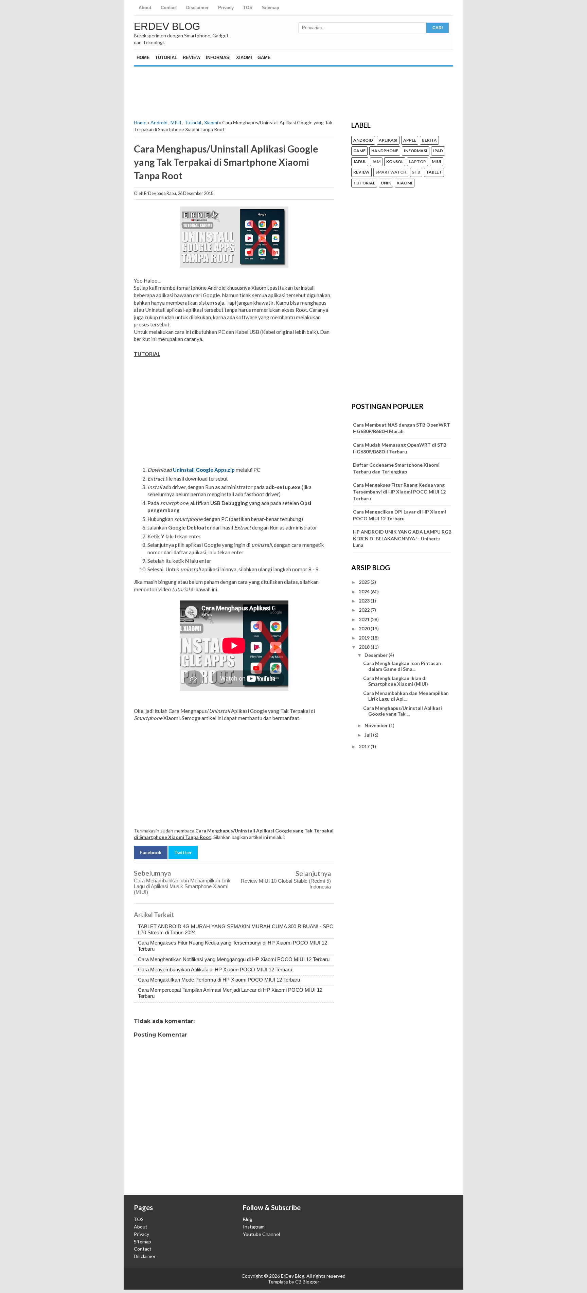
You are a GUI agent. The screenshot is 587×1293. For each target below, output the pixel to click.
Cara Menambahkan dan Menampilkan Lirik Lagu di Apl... (406, 696)
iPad (438, 150)
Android (158, 122)
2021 (365, 619)
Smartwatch (390, 172)
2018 (365, 647)
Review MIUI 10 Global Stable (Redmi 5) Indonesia (286, 884)
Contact (169, 7)
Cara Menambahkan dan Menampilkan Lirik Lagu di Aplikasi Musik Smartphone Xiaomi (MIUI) (182, 886)
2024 (365, 591)
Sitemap (270, 7)
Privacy (226, 7)
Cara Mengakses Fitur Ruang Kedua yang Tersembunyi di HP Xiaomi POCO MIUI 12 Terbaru (399, 491)
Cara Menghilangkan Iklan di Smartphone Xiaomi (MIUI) (395, 681)
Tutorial (166, 57)
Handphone (384, 150)
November (376, 725)
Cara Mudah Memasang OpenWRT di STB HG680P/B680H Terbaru (399, 448)
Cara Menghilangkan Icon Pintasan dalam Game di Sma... (402, 666)
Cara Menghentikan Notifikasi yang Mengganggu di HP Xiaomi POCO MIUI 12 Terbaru (234, 959)
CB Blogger (307, 1282)
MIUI (176, 122)
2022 (365, 610)
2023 (365, 601)
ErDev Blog (167, 26)
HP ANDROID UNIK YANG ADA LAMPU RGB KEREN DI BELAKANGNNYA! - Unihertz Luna (402, 538)
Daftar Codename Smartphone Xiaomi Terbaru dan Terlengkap (396, 468)
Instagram (254, 1226)
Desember (376, 655)
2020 (365, 628)
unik (386, 183)
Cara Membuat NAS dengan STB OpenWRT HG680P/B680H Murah (401, 428)
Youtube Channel (261, 1234)
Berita (429, 140)
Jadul (359, 161)
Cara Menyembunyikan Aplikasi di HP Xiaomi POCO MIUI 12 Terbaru (215, 969)
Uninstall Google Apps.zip (204, 470)
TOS (247, 7)
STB (416, 172)
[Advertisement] (293, 87)
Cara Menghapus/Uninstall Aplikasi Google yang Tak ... (402, 711)
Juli (368, 735)
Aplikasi (388, 140)
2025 (365, 582)
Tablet (434, 172)
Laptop (417, 161)
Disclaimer (197, 7)
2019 (365, 638)
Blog (247, 1219)
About (145, 7)
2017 (365, 746)
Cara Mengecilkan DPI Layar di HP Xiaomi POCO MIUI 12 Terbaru (399, 515)
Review (191, 57)
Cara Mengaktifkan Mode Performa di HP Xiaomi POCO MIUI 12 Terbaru (219, 980)
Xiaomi (244, 57)
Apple (409, 140)
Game (264, 57)
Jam (376, 161)
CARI (437, 27)
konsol (394, 161)
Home (143, 57)
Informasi (218, 57)
